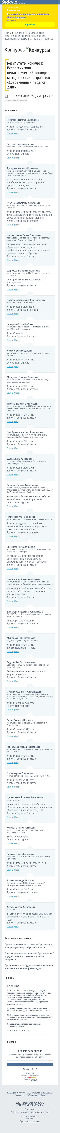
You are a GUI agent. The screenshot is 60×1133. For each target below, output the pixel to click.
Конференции (34, 1092)
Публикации (32, 1095)
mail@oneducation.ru (30, 1116)
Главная (9, 32)
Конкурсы (20, 32)
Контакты (30, 1118)
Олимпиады (20, 1095)
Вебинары (11, 1092)
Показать (34, 1079)
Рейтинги (43, 1095)
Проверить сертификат (30, 1121)
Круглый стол (47, 1092)
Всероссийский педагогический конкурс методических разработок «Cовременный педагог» (25, 35)
